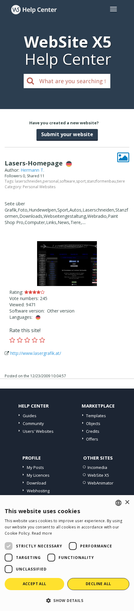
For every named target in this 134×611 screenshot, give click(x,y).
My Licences (38, 475)
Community (33, 423)
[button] (67, 600)
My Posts (35, 467)
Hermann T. (32, 170)
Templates (96, 415)
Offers (92, 439)
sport (81, 181)
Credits (92, 431)
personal (51, 181)
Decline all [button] (98, 583)
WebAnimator (100, 483)
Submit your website (67, 134)
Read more (42, 533)
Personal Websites (39, 186)
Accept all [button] (34, 583)
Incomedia (97, 467)
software (67, 181)
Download (36, 483)
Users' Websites (38, 431)
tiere (121, 181)
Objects (93, 423)
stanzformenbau (101, 181)
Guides (29, 415)
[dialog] (67, 553)
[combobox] (118, 503)
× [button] (127, 502)
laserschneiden (28, 181)
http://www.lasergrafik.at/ (35, 353)
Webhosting (38, 491)
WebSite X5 (98, 475)
